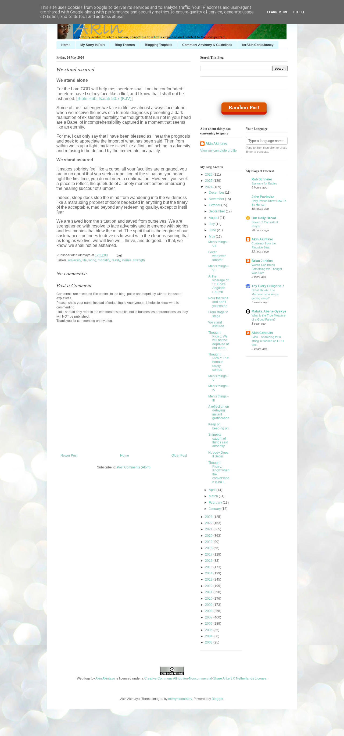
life (85, 260)
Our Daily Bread (264, 218)
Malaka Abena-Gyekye (269, 311)
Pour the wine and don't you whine (218, 302)
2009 (209, 605)
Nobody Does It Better (218, 454)
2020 (209, 536)
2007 (209, 617)
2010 (209, 598)
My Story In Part (92, 45)
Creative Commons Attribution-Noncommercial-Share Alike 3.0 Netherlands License (205, 678)
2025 (209, 181)
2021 (209, 529)
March (214, 496)
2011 (209, 592)
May (212, 237)
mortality (104, 260)
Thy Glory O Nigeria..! (268, 286)
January (215, 509)
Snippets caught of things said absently (218, 440)
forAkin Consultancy (258, 45)
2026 (209, 174)
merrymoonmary (180, 699)
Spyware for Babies (264, 183)
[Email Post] (118, 255)
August (214, 218)
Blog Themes (125, 45)
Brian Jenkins (262, 261)
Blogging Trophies (158, 45)
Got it (299, 12)
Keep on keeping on (218, 426)
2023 (209, 517)
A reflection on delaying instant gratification (218, 412)
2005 (209, 630)
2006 (209, 623)
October (215, 205)
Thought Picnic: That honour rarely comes (218, 362)
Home (65, 45)
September (217, 211)
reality (116, 260)
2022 (209, 523)
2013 (209, 579)
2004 (209, 636)
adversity (74, 260)
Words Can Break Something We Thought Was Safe (267, 269)
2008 (209, 611)
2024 (209, 187)
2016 (209, 561)
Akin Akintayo (216, 143)
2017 (209, 554)
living (92, 260)
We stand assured (75, 69)
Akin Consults (262, 333)
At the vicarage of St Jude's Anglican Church (218, 284)
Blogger (217, 699)
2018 (209, 548)
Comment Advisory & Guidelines (207, 45)
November (217, 199)
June (213, 230)
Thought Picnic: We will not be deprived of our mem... (218, 340)
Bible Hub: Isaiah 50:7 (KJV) (104, 98)
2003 (209, 642)
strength (139, 260)
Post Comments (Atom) (133, 467)
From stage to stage (218, 314)
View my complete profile (218, 150)
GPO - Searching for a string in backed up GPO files (268, 341)
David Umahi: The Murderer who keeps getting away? (265, 294)
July (212, 224)
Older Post (179, 455)
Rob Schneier (262, 179)
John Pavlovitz (263, 197)
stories (126, 260)
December (217, 192)
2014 (209, 573)
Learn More (277, 12)
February (216, 502)
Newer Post (68, 455)
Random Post (243, 107)
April (212, 490)
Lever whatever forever (217, 256)
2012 (209, 586)
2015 (209, 567)
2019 (209, 542)
